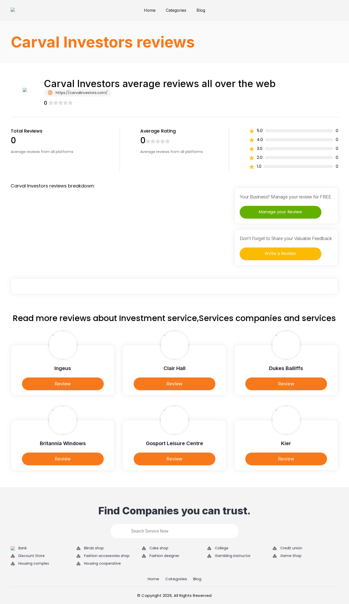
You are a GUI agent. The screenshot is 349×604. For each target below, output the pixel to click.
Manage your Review (280, 212)
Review (63, 383)
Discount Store (31, 555)
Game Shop (290, 555)
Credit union (291, 548)
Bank (22, 548)
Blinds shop (94, 548)
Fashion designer (164, 555)
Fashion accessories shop (107, 555)
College (221, 548)
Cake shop (158, 548)
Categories (176, 10)
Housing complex (33, 563)
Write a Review (280, 253)
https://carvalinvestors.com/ (81, 92)
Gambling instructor (233, 555)
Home (150, 10)
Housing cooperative (102, 563)
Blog (200, 10)
